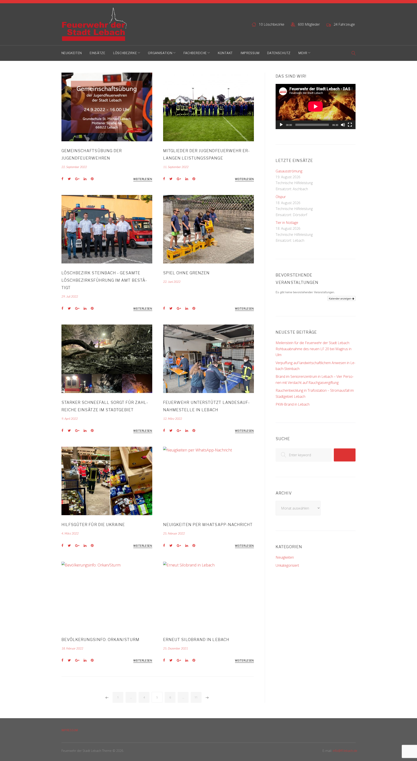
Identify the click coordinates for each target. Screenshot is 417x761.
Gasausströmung (289, 171)
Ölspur (281, 196)
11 (196, 697)
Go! (344, 455)
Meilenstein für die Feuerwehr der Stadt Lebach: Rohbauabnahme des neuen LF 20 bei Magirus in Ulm (313, 348)
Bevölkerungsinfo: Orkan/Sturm (100, 639)
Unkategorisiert (287, 565)
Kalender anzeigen (340, 298)
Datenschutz (279, 53)
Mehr (302, 53)
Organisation (160, 53)
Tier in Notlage (287, 222)
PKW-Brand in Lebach (292, 404)
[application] (316, 106)
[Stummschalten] (343, 125)
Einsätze (97, 53)
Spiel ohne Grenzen (186, 273)
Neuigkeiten (71, 53)
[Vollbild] (350, 125)
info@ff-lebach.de (345, 751)
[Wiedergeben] (281, 125)
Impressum (250, 53)
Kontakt (225, 53)
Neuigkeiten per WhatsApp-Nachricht (208, 524)
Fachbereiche (195, 53)
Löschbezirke (125, 53)
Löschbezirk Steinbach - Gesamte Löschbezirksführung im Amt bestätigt (104, 280)
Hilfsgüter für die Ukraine (93, 524)
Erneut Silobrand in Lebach (196, 639)
